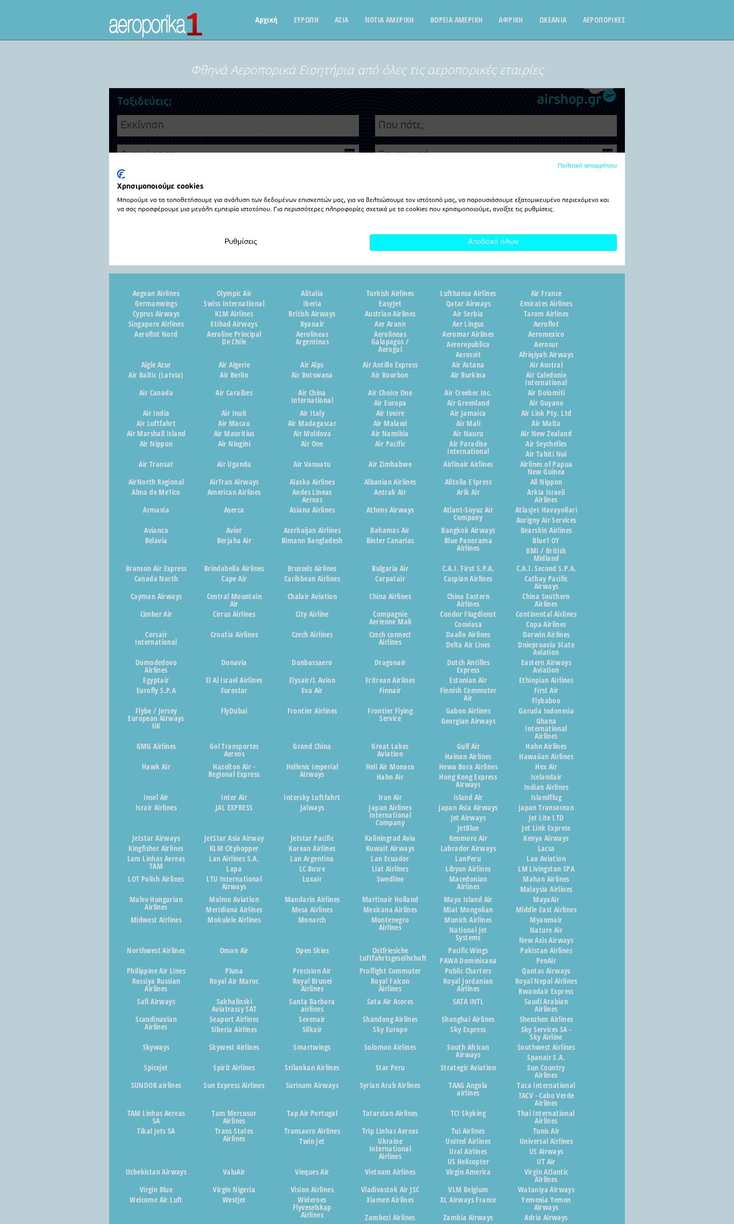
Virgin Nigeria (234, 1189)
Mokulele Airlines (234, 920)
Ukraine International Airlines (390, 1148)
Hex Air (546, 767)
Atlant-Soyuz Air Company (468, 513)
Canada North (156, 578)
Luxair (312, 879)
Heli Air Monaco (390, 767)
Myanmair (546, 920)
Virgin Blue (156, 1189)
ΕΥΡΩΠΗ (306, 20)
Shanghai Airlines (468, 1019)
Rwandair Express (546, 991)
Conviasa (468, 624)
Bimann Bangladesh (312, 540)
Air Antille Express (390, 365)
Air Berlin (234, 375)
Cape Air (234, 578)
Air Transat (156, 464)
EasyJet (390, 303)
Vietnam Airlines (390, 1172)
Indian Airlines (546, 787)
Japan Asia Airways (468, 807)
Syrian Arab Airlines (390, 1085)
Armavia (156, 510)
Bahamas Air (389, 530)
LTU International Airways (234, 882)
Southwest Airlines (546, 1047)
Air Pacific (390, 444)
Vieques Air (312, 1172)
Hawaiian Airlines (546, 756)
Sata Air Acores (390, 1001)
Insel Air (156, 797)
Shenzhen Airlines (546, 1019)
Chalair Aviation (312, 596)
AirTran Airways (234, 482)
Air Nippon (156, 444)
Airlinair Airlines (468, 464)
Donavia (234, 662)
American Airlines (234, 492)
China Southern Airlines (546, 600)
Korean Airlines (312, 848)
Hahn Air (390, 777)
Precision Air (312, 971)
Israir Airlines (156, 807)
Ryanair (312, 324)
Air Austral (546, 365)
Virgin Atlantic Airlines (546, 1175)
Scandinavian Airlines (156, 1023)
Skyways (156, 1047)
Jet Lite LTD (546, 818)
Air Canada (156, 393)
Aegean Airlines (156, 293)
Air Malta (546, 423)
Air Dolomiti (546, 393)
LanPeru (468, 858)
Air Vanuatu (311, 464)
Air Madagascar (312, 423)
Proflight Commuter (390, 971)
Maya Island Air (468, 899)
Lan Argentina (312, 858)
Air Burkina (468, 375)
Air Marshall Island (156, 433)
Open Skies (312, 950)
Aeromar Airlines (468, 334)
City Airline (312, 614)
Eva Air (312, 690)
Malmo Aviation (234, 899)
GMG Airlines (156, 746)
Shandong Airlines (390, 1019)
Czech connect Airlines (390, 638)
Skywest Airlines (234, 1047)
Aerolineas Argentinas (312, 337)
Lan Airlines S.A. (234, 858)
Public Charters (468, 971)
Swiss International (234, 303)
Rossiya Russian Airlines (156, 984)
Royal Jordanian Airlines (468, 984)
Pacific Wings (468, 950)
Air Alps (311, 365)
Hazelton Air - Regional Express (234, 770)
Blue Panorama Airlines (468, 544)
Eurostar (234, 690)
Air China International (312, 396)
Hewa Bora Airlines (468, 767)
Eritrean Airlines (390, 680)
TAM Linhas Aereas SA (156, 1117)
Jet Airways (468, 818)
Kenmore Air (468, 838)
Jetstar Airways (156, 838)
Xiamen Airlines (390, 1200)
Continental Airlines (546, 614)
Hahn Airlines (546, 746)
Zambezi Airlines (390, 1217)
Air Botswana (312, 375)
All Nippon (546, 482)
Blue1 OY (545, 540)
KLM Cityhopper (234, 848)
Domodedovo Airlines (156, 666)
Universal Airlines (546, 1141)
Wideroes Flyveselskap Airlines (312, 1207)
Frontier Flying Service (390, 714)
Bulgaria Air (390, 568)
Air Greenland (468, 403)
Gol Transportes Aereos (234, 750)
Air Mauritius (234, 433)
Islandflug (546, 797)
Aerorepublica (468, 344)
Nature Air (546, 930)
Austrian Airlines (390, 314)
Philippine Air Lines (156, 971)
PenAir (546, 960)
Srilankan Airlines (312, 1067)
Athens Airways (390, 510)
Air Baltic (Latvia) (156, 375)
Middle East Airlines (546, 909)
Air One (312, 444)
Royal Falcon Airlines (390, 984)
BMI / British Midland (546, 554)
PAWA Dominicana (468, 960)
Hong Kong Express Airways (468, 780)
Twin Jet (312, 1141)
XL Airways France (468, 1200)
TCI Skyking (468, 1113)
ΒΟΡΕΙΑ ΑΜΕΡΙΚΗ (456, 20)
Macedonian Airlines (468, 882)
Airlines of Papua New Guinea (546, 468)
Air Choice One (390, 393)
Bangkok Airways (468, 530)
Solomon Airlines (390, 1047)
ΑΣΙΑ (342, 20)
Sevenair (312, 1019)
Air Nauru (468, 433)
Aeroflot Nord (155, 334)
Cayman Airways (156, 596)
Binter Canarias (390, 540)
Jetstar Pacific (312, 838)
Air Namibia (389, 433)
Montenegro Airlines (390, 923)
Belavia (156, 540)
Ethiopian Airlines (546, 680)
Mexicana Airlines (390, 909)
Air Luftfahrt (156, 423)
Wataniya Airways (546, 1189)
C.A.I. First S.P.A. (468, 568)
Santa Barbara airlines (312, 1005)
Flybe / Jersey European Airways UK (156, 718)
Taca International (546, 1085)
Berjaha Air (234, 540)
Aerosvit (468, 354)
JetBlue (468, 828)
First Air (546, 690)
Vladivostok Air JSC (390, 1189)
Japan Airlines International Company (390, 815)
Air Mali (468, 423)
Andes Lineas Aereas (312, 495)
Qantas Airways (546, 971)
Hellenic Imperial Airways (312, 770)
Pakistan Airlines (546, 950)
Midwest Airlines (156, 920)
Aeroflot (546, 324)
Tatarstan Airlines (390, 1113)
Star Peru (390, 1067)
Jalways (312, 807)
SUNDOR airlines (156, 1085)
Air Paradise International (468, 447)
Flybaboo (546, 700)
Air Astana (468, 365)
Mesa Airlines (312, 909)
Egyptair (156, 680)
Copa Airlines (546, 624)
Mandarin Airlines (312, 899)
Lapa (234, 869)
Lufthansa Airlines (468, 293)
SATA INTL (468, 1001)
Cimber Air (156, 614)
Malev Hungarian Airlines (156, 903)
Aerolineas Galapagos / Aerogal (390, 341)
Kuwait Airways (390, 848)
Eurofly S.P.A (156, 690)
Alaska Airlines (312, 482)
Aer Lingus (468, 324)
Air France (546, 293)
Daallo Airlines (468, 634)
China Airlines (390, 596)
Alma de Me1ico (156, 492)
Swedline (390, 879)
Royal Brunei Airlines (312, 984)
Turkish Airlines (390, 293)
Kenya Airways (546, 838)
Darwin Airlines (546, 634)
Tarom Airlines (546, 314)
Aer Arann (390, 324)
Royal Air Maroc (234, 981)
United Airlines (468, 1141)
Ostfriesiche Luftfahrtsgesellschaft (390, 954)
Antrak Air (390, 492)
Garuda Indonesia (546, 711)
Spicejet (156, 1067)
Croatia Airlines (234, 634)
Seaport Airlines (234, 1019)
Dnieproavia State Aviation (546, 648)
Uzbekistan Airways (156, 1172)
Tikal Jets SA (156, 1131)
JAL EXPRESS (234, 807)
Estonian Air (468, 680)
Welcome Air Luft (155, 1200)
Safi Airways (156, 1001)
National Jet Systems (468, 933)
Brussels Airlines (312, 568)
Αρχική (266, 20)
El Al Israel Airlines (234, 680)
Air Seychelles (546, 444)
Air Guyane (546, 403)
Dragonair (390, 662)
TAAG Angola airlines (468, 1089)
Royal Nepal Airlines (546, 981)
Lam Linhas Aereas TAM (156, 862)
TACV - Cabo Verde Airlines (546, 1099)
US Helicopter (468, 1161)
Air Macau (234, 423)
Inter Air (234, 797)
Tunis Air (546, 1131)
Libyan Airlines (468, 869)
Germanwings (156, 303)
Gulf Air (468, 746)
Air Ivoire (390, 413)
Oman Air (234, 950)
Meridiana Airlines (234, 909)
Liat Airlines (390, 869)
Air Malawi (390, 423)
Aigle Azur (156, 365)
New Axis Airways (546, 940)
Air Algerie (234, 365)
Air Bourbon (389, 375)
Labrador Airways (468, 848)
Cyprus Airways (156, 314)
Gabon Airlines (468, 711)
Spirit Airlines (234, 1067)
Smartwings (311, 1047)
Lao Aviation (546, 858)
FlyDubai (234, 711)
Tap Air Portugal (312, 1113)
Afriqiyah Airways (546, 354)
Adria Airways (545, 1217)
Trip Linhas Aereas (390, 1131)
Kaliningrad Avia (390, 838)
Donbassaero (312, 662)
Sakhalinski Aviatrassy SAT (234, 1005)
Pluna (234, 971)
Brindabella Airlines (234, 568)
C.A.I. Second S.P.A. (546, 568)
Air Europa (390, 403)
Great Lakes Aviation (389, 750)
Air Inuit (234, 413)
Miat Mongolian (468, 909)
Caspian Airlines (468, 578)
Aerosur (546, 344)
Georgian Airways (468, 721)
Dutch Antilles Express (468, 666)
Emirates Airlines (546, 303)
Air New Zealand (546, 433)
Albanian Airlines (390, 482)
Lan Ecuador (390, 858)
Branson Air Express (156, 568)
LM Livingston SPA (546, 869)
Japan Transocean (546, 807)
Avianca (156, 530)
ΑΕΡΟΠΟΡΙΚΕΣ (604, 20)
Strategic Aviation (468, 1067)
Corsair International (156, 638)
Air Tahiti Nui (546, 454)
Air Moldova (312, 433)
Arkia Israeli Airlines (546, 495)
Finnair (390, 690)
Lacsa (546, 848)
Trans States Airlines (234, 1134)
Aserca (234, 510)
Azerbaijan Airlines (312, 530)
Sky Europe (390, 1029)
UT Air (546, 1161)
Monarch (312, 920)
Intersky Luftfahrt (312, 797)
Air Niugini (234, 444)
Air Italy (312, 413)
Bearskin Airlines (546, 530)
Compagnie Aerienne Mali (390, 617)
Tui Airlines (468, 1131)
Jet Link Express (546, 828)
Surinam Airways (312, 1085)
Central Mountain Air (234, 600)
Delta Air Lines (468, 645)
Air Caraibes (234, 393)
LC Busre (312, 869)
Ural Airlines (468, 1151)
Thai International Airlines (545, 1117)
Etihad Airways (234, 324)
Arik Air (468, 492)
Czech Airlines (312, 634)
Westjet (234, 1200)
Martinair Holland (390, 899)
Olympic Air (234, 293)
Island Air (468, 797)
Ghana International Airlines (546, 728)
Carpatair (390, 578)
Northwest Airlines (156, 950)
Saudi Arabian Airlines (546, 1005)
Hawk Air (156, 767)
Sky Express (468, 1029)
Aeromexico (546, 334)
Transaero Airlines (312, 1131)
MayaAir (546, 899)
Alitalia (312, 293)
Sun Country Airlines (546, 1071)
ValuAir (234, 1172)
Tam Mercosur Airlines (234, 1117)
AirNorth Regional (156, 482)
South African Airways (468, 1051)
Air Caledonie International (546, 378)
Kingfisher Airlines (156, 848)
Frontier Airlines (312, 711)
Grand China (312, 746)
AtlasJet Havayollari (546, 510)
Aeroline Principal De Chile (234, 337)
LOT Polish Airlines (156, 879)
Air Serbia (468, 314)
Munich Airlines (468, 920)
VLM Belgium (468, 1189)
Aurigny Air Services (546, 520)
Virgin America (468, 1172)
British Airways (312, 314)
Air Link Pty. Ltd (546, 413)
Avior (234, 530)
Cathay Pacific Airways (546, 582)
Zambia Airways (468, 1217)
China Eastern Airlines (468, 600)
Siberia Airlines (234, 1029)
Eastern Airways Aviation (546, 666)
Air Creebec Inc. (468, 393)
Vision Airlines (312, 1189)
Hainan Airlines (468, 756)
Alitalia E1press (468, 482)
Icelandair (546, 777)
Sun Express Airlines (234, 1085)
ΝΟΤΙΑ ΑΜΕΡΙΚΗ (389, 20)
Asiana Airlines (312, 510)
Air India (156, 413)
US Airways (546, 1151)
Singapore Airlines (156, 324)
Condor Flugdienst (468, 614)
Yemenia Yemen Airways (546, 1203)
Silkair (312, 1029)
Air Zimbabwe (390, 464)
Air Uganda (234, 464)
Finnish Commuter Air (468, 694)
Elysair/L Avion (312, 680)
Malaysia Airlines (546, 889)
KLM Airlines (234, 314)
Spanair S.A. (546, 1057)
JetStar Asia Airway (234, 838)
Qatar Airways (468, 303)
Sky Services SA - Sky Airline (546, 1033)
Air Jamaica (468, 413)
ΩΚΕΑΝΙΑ (553, 20)
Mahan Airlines (546, 879)
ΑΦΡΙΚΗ (511, 20)
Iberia (312, 303)
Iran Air (390, 797)
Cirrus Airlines (234, 614)
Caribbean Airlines (312, 578)
